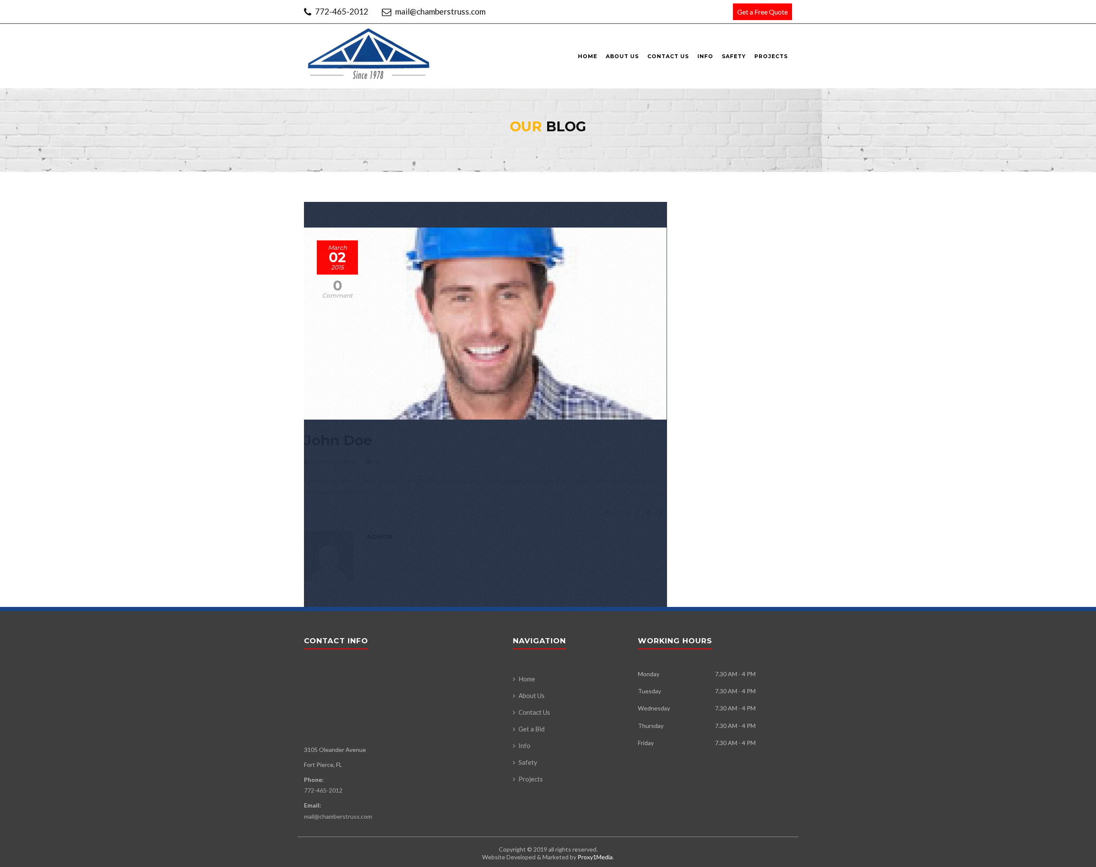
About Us (622, 56)
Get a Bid (531, 729)
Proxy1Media (595, 857)
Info (705, 56)
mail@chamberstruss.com (439, 11)
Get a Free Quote (762, 12)
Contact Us (668, 56)
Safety (734, 56)
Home (587, 56)
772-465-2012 (341, 11)
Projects (771, 56)
